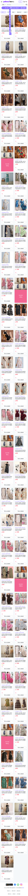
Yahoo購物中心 (8, 2)
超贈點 (24, 8)
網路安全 (9, 894)
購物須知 (18, 890)
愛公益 (9, 31)
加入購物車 (8, 38)
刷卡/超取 (10, 26)
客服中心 (8, 890)
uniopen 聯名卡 (15, 8)
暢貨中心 (9, 13)
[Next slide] (12, 21)
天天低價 (9, 18)
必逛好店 (9, 24)
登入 (20, 1)
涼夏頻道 (9, 21)
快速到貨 (9, 16)
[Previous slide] (2, 21)
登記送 (9, 11)
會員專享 (9, 29)
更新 (23, 887)
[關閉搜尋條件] (5, 4)
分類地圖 (18, 894)
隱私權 (14, 894)
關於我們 (13, 890)
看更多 (9, 33)
